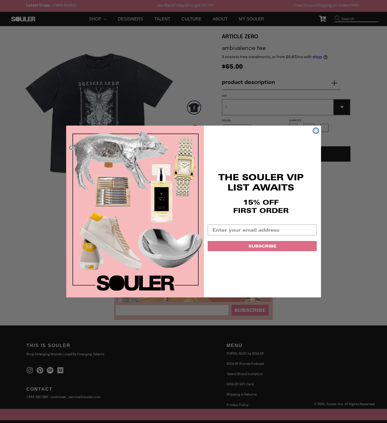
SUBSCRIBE (262, 246)
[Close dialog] (316, 131)
